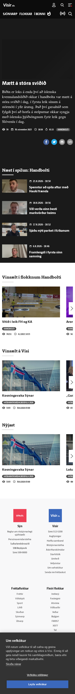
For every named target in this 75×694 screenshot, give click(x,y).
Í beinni (39, 14)
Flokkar (25, 14)
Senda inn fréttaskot (55, 572)
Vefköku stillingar (37, 675)
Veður (55, 612)
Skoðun (20, 612)
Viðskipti (20, 599)
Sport (20, 603)
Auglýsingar (55, 536)
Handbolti (63, 129)
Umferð (55, 559)
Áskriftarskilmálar (55, 550)
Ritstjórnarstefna (55, 545)
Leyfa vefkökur (37, 684)
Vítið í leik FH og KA (17, 322)
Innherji (55, 594)
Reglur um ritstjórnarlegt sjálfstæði (19, 533)
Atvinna (55, 603)
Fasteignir (55, 599)
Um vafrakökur (55, 568)
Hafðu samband (55, 541)
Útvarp (19, 621)
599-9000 (22, 553)
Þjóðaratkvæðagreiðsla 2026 (18, 402)
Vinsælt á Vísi (15, 351)
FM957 (55, 621)
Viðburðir (55, 608)
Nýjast (8, 425)
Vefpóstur (55, 563)
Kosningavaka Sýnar (18, 395)
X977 (55, 626)
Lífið (20, 608)
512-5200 (57, 532)
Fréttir (20, 594)
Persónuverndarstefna (19, 539)
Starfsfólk (55, 554)
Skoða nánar (13, 664)
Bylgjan (55, 617)
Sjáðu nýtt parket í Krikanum (49, 231)
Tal (55, 630)
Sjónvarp (20, 617)
